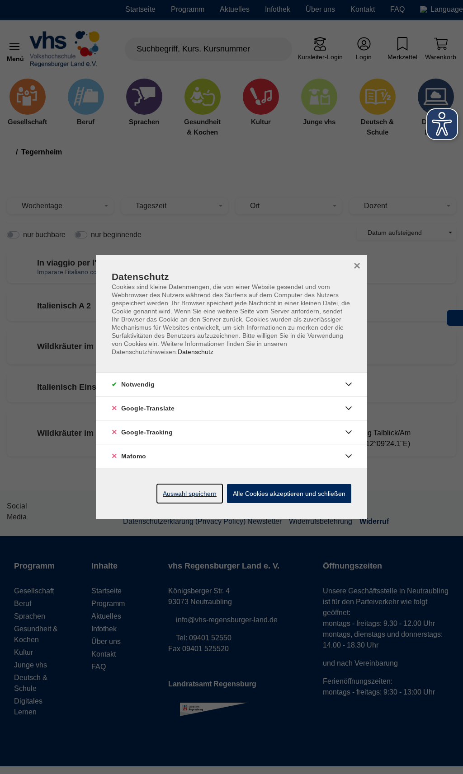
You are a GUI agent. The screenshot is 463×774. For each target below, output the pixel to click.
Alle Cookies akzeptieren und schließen (289, 493)
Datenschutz (195, 351)
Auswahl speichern (190, 493)
